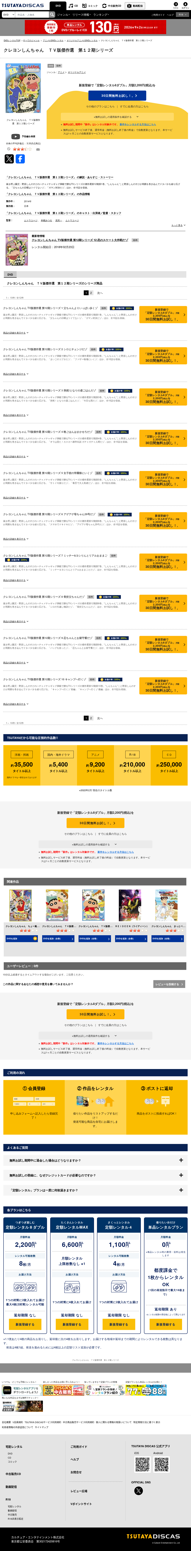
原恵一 (58, 220)
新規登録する (25, 1324)
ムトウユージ (30, 220)
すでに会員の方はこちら (134, 106)
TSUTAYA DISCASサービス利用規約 (43, 1422)
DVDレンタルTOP (12, 40)
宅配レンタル (14, 1506)
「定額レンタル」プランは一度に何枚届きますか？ (44, 1190)
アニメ (61, 72)
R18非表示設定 (15, 1518)
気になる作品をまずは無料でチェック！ (20, 1397)
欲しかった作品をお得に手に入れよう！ (61, 1381)
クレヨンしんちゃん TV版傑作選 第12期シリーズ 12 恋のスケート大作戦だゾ (80, 240)
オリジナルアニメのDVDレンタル (82, 40)
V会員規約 (17, 1422)
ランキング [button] (100, 14)
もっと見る (177, 225)
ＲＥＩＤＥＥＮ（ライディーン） (132, 926)
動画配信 (138, 5)
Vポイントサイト (81, 1504)
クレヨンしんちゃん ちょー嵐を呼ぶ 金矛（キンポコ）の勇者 (38, 926)
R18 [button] (181, 14)
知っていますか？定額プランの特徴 (100, 1381)
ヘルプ (170, 14)
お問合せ (76, 1472)
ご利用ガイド (158, 14)
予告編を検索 (28, 136)
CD (76, 5)
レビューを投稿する (168, 984)
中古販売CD (114, 5)
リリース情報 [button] (80, 14)
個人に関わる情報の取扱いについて (114, 1422)
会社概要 (6, 1422)
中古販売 (12, 1514)
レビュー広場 (79, 1491)
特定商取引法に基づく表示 (146, 1422)
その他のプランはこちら (100, 106)
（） (38, 149)
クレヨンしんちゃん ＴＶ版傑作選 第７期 (101, 926)
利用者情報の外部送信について (17, 1427)
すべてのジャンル (31, 40)
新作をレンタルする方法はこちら (138, 124)
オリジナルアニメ (77, 72)
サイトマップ (41, 1427)
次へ (100, 293)
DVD (58, 5)
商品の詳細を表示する (14, 332)
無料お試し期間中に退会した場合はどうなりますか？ (45, 1160)
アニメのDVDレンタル (53, 40)
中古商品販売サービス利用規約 (78, 1422)
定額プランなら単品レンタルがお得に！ (144, 1381)
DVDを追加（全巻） (52, 938)
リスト (176, 8)
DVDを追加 (12, 938)
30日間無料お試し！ (117, 95)
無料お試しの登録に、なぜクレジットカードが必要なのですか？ (53, 1175)
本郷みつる (46, 220)
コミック (93, 5)
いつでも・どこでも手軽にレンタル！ (19, 1381)
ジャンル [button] (62, 14)
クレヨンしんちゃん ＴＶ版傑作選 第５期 (64, 926)
